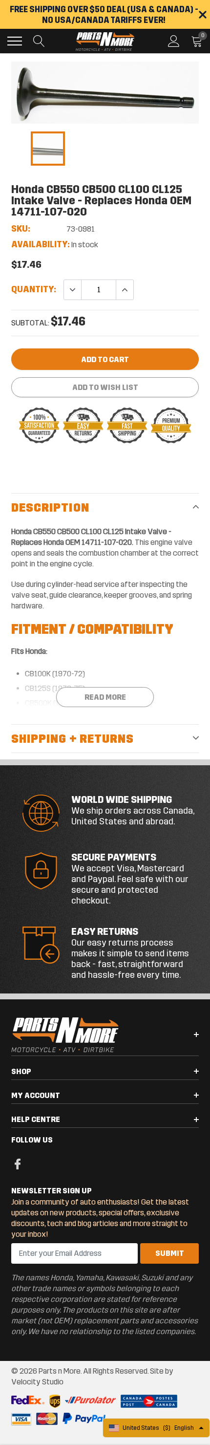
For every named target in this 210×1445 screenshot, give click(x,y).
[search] (39, 41)
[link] (48, 148)
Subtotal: (30, 322)
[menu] (14, 41)
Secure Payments (113, 857)
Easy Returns (104, 931)
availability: (40, 244)
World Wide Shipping (121, 799)
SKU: (20, 229)
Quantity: (33, 289)
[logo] (105, 41)
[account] (174, 40)
